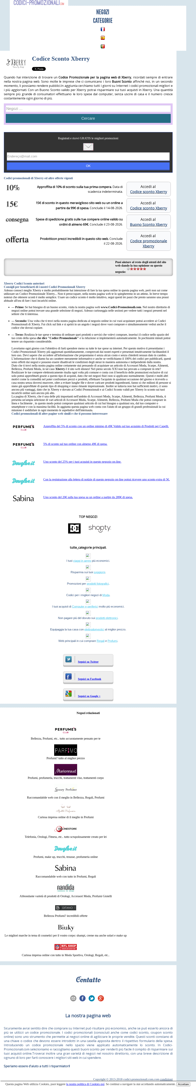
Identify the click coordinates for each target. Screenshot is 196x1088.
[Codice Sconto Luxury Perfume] (65, 794)
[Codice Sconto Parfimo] (65, 754)
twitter (93, 998)
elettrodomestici (94, 629)
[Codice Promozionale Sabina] (65, 873)
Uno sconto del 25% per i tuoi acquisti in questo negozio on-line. (82, 461)
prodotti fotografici (98, 583)
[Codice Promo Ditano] (65, 912)
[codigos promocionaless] (102, 38)
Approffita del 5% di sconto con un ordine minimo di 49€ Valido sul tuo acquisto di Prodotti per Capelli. (106, 426)
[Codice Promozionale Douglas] (65, 853)
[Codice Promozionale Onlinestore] (65, 833)
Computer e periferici (85, 606)
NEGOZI (102, 12)
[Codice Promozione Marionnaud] (65, 774)
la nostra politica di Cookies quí (85, 1084)
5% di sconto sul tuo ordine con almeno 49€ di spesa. (75, 444)
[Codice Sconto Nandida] (65, 892)
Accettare (183, 1084)
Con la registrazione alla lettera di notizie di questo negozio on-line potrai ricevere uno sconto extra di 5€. (106, 479)
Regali (101, 640)
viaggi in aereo (82, 560)
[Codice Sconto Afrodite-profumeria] (65, 813)
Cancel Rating (128, 268)
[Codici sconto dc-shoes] (74, 533)
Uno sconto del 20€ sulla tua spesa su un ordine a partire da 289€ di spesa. (88, 497)
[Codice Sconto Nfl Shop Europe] (65, 951)
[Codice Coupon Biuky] (65, 932)
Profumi (112, 640)
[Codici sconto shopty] (99, 533)
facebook (83, 998)
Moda (105, 595)
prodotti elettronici (107, 618)
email (74, 998)
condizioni (166, 1079)
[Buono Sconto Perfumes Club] (65, 735)
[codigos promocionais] (102, 46)
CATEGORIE (103, 21)
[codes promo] (102, 29)
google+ (102, 998)
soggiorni (99, 572)
